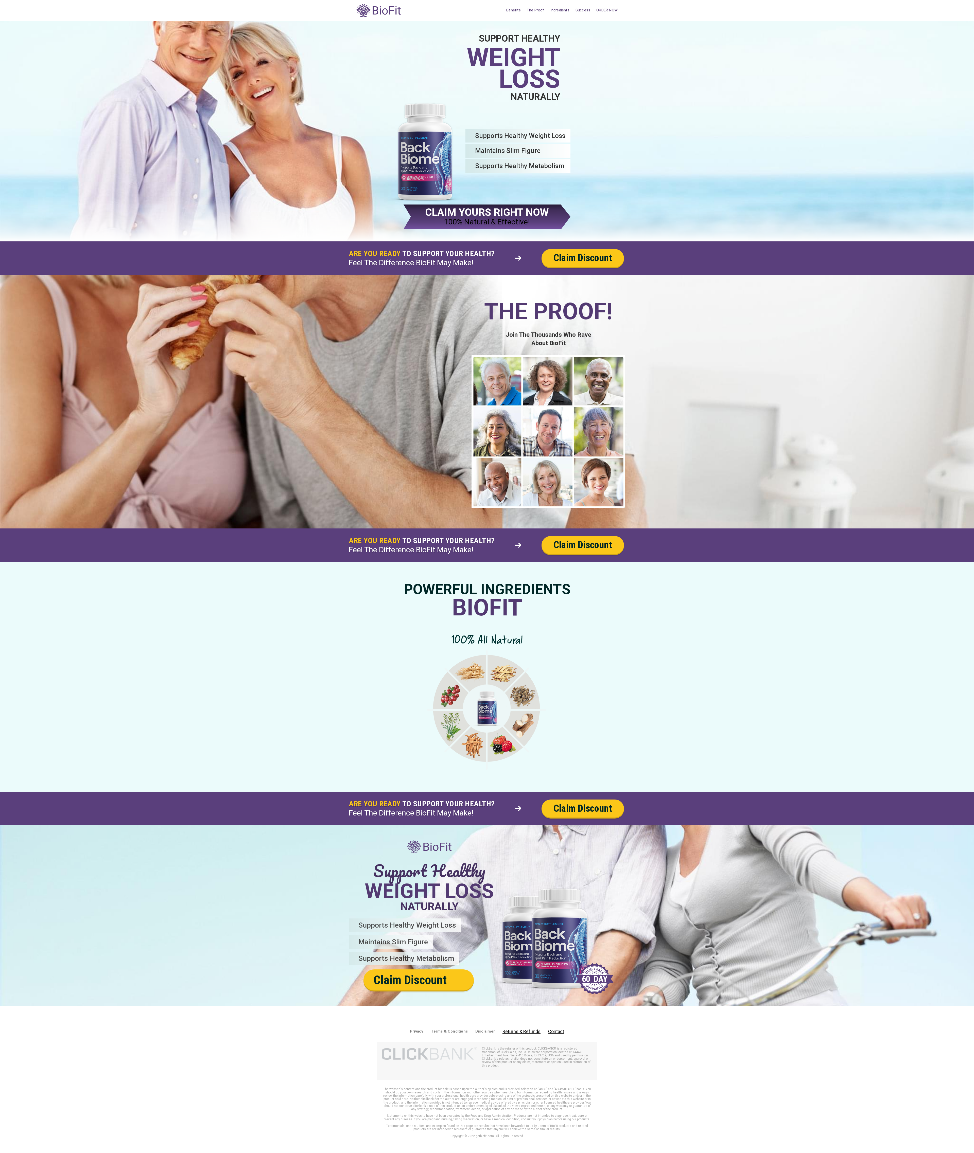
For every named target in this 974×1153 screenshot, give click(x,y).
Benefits (513, 10)
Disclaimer (485, 1031)
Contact (556, 1031)
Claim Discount (582, 257)
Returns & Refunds (521, 1031)
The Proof (535, 10)
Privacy (416, 1031)
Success (583, 10)
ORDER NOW (607, 10)
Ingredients (559, 10)
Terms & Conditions (449, 1031)
